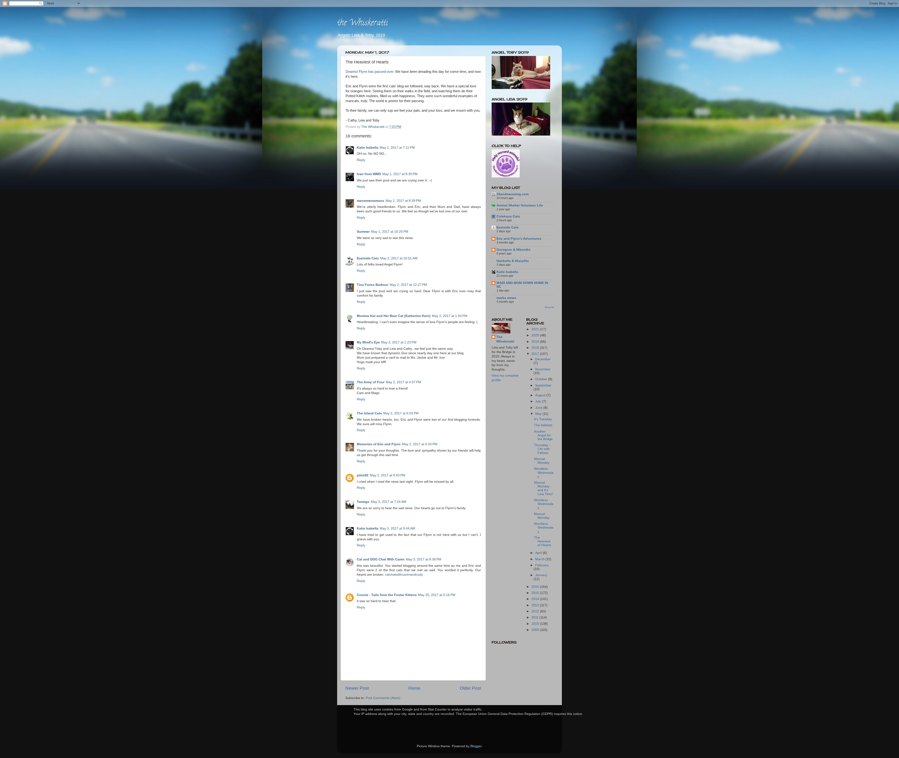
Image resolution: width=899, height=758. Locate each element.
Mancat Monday (541, 460)
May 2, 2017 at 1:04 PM (449, 316)
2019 (535, 341)
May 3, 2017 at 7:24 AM (388, 502)
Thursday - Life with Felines (542, 448)
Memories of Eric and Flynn (379, 444)
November (543, 369)
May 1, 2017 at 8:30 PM (400, 174)
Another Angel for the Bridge (543, 435)
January (541, 575)
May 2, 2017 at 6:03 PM (401, 413)
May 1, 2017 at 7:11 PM (397, 147)
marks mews (506, 298)
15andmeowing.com (513, 194)
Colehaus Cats (508, 216)
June (539, 407)
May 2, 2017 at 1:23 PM (398, 342)
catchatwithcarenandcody (404, 574)
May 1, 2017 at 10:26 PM (389, 231)
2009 (535, 630)
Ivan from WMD (369, 174)
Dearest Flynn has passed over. (370, 72)
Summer (363, 231)
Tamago (363, 502)
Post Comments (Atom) (383, 698)
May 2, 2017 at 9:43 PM (387, 475)
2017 (535, 354)
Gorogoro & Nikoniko (514, 249)
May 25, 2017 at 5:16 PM (436, 595)
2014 (535, 599)
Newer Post (357, 688)
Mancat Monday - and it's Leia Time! (543, 488)
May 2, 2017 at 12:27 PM (408, 285)
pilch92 (362, 475)
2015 (535, 593)
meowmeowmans (370, 200)
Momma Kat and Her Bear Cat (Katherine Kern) (394, 316)
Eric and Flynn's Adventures (519, 238)
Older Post (470, 688)
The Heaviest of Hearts (542, 541)
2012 (535, 611)
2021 (535, 329)
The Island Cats (369, 413)
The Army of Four (370, 382)
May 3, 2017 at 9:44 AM (397, 528)
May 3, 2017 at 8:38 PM (423, 559)
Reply (361, 160)
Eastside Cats (368, 258)
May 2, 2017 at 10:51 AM (398, 258)
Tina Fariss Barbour (372, 285)
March (540, 559)
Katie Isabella (367, 147)
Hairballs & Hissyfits (513, 261)
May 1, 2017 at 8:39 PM (403, 200)
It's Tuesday (543, 419)
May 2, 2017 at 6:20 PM (419, 444)
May (538, 414)
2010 (535, 624)
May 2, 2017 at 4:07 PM (403, 382)
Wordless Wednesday (543, 472)
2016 (535, 587)
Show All (549, 307)
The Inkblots (543, 425)
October (541, 379)
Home (414, 688)
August (540, 395)
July (538, 401)
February (542, 565)
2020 (535, 335)
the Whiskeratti (362, 23)
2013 (535, 605)
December (543, 359)
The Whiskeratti (505, 339)
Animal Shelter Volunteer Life (520, 205)
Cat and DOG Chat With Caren (381, 559)
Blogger (476, 746)
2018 (535, 348)
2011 (535, 617)
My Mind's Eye (368, 342)
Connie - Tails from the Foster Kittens (387, 595)
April (539, 553)
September (543, 385)
